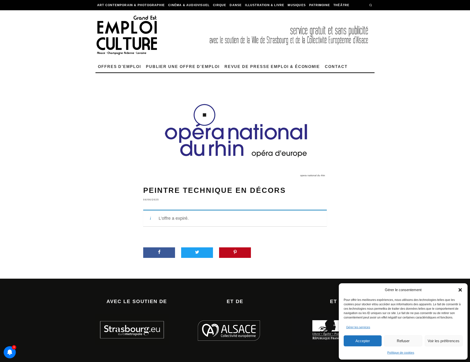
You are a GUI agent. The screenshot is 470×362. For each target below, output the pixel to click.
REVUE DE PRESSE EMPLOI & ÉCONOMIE (272, 67)
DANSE (236, 5)
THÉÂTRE (341, 5)
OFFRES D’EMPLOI (119, 67)
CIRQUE (219, 5)
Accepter (362, 341)
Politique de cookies (400, 352)
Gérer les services (358, 327)
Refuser (403, 341)
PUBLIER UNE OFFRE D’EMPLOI (183, 67)
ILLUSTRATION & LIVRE (264, 5)
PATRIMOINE (319, 5)
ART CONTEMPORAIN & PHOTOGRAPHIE (131, 5)
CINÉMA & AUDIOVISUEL (189, 5)
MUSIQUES (297, 5)
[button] (460, 289)
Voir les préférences (443, 341)
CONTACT (336, 67)
